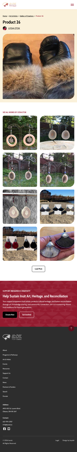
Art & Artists (13, 16)
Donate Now (10, 315)
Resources (6, 369)
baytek (72, 440)
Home (5, 16)
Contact (5, 378)
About (5, 350)
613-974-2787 (7, 422)
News (5, 382)
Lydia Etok (14, 28)
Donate (5, 396)
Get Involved (26, 315)
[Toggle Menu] (72, 5)
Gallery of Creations (27, 16)
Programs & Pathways (10, 355)
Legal (57, 440)
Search (5, 392)
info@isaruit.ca (7, 425)
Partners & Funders (9, 387)
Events (5, 364)
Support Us (6, 373)
